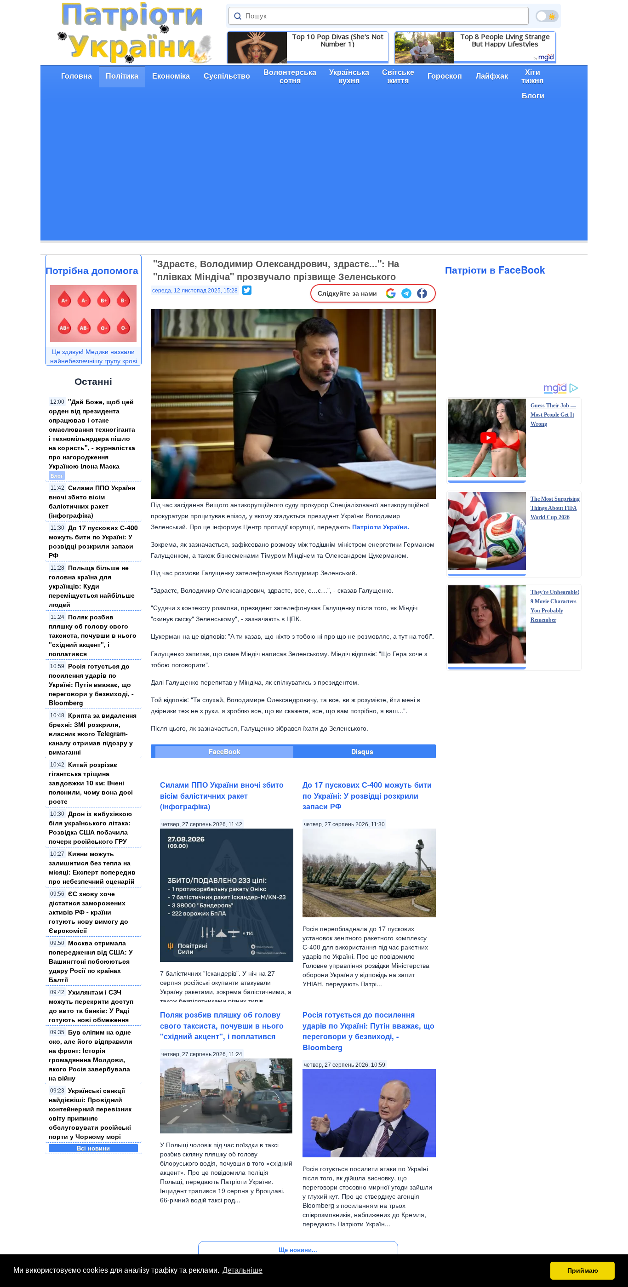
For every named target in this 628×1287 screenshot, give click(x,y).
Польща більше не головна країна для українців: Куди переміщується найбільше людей (92, 586)
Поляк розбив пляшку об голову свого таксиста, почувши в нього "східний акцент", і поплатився (93, 635)
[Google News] (390, 293)
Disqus (362, 751)
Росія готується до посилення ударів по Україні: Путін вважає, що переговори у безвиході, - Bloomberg (91, 684)
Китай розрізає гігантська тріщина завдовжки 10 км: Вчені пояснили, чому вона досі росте (91, 783)
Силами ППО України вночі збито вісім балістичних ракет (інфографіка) (92, 501)
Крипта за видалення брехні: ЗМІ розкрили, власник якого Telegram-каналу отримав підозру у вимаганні (93, 733)
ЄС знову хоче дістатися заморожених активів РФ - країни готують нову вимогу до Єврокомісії (88, 912)
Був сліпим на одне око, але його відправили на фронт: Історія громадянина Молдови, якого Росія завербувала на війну (90, 1054)
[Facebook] (422, 293)
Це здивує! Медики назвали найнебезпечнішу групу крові (93, 356)
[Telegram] (406, 293)
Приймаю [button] (582, 1270)
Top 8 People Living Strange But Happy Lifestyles (505, 40)
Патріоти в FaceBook (495, 269)
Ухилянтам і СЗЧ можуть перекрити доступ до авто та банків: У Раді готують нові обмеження (91, 1005)
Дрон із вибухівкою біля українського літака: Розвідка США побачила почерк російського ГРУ (90, 827)
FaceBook (224, 751)
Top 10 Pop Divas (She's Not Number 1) (337, 40)
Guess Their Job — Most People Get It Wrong (553, 414)
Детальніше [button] (243, 1270)
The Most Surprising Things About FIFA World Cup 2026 (555, 508)
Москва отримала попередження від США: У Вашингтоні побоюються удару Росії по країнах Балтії (91, 961)
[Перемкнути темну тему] (547, 16)
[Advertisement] (314, 176)
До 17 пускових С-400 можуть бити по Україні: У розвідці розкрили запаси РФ (93, 541)
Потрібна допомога (92, 270)
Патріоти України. (380, 526)
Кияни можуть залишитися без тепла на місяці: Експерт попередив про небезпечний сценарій (92, 867)
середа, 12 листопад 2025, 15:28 (195, 290)
